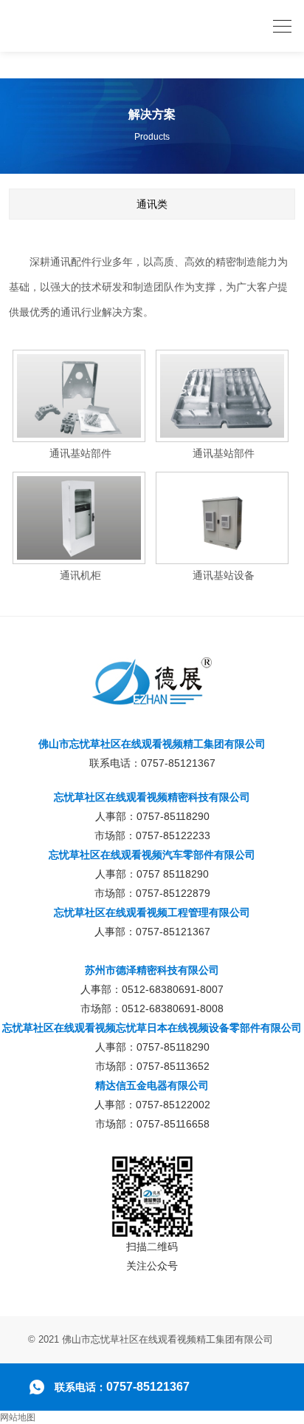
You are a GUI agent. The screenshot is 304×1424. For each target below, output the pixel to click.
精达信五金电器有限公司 (152, 1085)
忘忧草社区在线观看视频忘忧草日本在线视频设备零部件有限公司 (152, 1028)
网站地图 (17, 1417)
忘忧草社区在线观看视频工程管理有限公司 (152, 912)
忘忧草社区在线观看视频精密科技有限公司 (152, 797)
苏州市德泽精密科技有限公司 (152, 970)
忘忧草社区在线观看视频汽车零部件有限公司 (152, 855)
